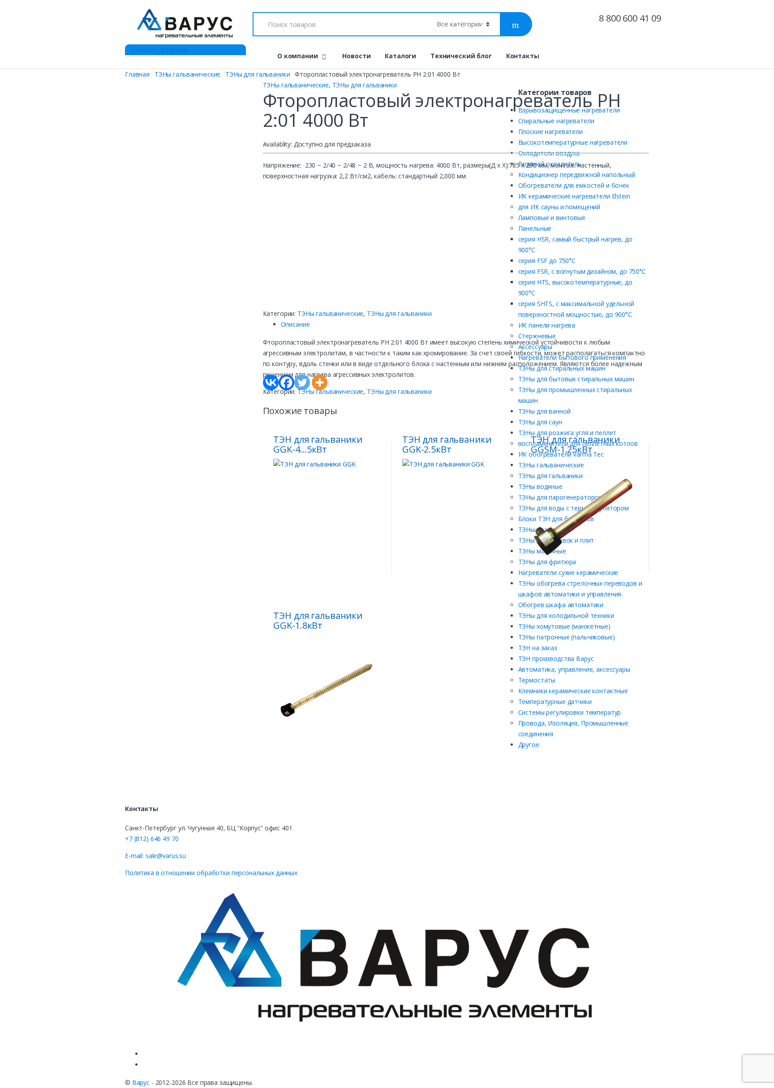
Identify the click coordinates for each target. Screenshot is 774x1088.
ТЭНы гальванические (187, 74)
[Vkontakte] (271, 382)
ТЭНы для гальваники (257, 74)
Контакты (522, 56)
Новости (356, 56)
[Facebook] (286, 382)
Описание (295, 324)
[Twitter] (302, 382)
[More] (319, 382)
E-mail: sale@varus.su (155, 855)
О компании (297, 56)
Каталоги (400, 56)
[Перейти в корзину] (650, 56)
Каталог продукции (159, 49)
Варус (141, 1082)
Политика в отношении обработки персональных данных (211, 872)
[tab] (465, 324)
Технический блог (461, 56)
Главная (137, 74)
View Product (373, 571)
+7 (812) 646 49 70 (151, 838)
